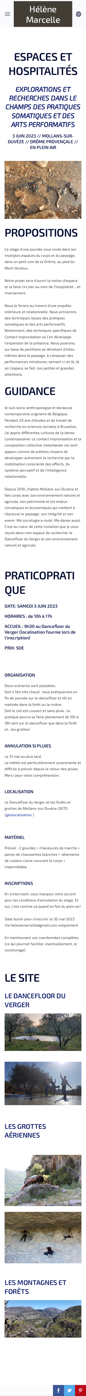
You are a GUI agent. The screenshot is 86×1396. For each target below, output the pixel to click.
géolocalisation (19, 814)
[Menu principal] (7, 14)
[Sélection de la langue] (78, 14)
